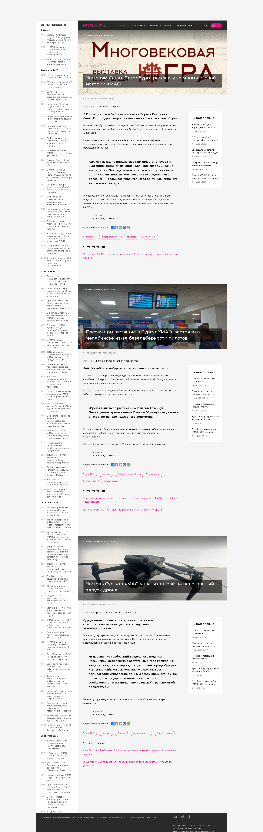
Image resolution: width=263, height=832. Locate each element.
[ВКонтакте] (113, 227)
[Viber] (124, 227)
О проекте (46, 817)
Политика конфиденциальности (110, 817)
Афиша (168, 25)
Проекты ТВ (155, 25)
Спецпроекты (138, 25)
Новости (120, 25)
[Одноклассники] (116, 227)
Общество (108, 35)
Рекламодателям (61, 817)
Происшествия (110, 290)
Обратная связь (184, 25)
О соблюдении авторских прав (141, 817)
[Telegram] (120, 227)
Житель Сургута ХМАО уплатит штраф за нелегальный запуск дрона (122, 509)
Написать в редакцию (82, 817)
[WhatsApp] (128, 227)
